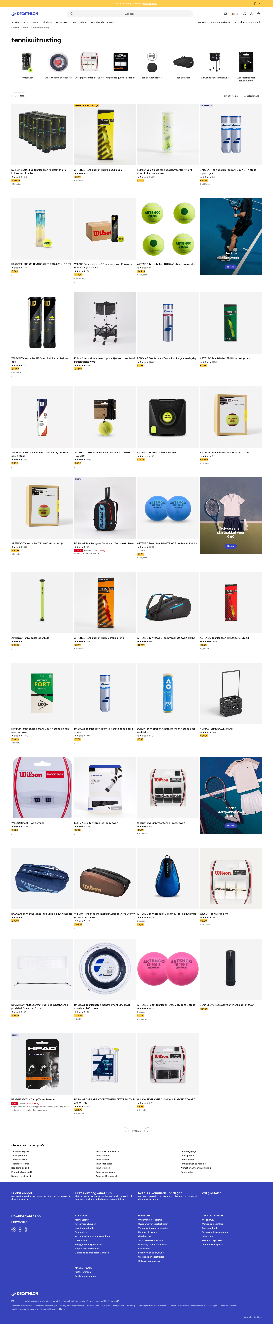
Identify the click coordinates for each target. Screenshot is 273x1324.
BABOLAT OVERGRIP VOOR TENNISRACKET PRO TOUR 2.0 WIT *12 (104, 1101)
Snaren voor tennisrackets (58, 77)
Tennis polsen (187, 1159)
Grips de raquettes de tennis (121, 77)
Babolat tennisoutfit (21, 1176)
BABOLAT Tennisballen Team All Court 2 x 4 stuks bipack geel (228, 171)
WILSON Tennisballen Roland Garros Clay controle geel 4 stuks (40, 454)
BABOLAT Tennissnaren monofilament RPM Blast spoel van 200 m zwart (102, 1006)
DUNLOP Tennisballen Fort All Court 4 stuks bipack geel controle (40, 730)
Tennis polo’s (187, 1172)
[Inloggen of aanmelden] (251, 13)
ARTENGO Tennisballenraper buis (30, 637)
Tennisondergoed (20, 1151)
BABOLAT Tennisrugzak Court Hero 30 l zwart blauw (104, 543)
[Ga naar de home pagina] (24, 14)
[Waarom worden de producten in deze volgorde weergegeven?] (225, 96)
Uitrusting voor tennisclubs (215, 77)
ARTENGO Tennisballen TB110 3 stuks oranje (99, 637)
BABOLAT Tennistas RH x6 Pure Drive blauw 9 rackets (41, 913)
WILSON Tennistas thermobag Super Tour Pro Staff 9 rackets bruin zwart (104, 915)
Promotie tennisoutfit (22, 1172)
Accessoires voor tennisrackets (246, 79)
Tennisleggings (188, 1151)
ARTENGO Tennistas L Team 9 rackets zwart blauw (166, 637)
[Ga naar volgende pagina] (147, 1130)
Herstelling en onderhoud (247, 22)
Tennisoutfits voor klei (107, 1176)
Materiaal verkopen (220, 22)
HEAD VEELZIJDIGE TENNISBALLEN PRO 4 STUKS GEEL (41, 264)
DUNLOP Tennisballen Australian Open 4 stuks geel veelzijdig (166, 730)
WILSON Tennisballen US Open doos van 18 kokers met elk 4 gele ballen (103, 266)
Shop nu (230, 267)
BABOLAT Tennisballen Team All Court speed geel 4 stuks (104, 730)
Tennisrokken (103, 1168)
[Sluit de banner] (259, 3)
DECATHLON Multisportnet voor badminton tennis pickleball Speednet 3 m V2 (40, 1006)
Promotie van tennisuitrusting (195, 1168)
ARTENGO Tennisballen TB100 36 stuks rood (225, 452)
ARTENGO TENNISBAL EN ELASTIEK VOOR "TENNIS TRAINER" (102, 454)
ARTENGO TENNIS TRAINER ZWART (156, 452)
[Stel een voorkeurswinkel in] (225, 13)
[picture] (42, 134)
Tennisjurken (187, 1155)
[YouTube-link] (20, 1229)
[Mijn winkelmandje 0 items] (258, 13)
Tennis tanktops (104, 1164)
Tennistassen (183, 77)
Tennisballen (26, 77)
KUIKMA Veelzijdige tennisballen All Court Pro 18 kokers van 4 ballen (39, 171)
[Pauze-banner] (255, 3)
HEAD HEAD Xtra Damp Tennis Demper (33, 1099)
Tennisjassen (102, 1159)
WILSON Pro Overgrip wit (214, 913)
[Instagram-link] (26, 1229)
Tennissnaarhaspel (105, 1172)
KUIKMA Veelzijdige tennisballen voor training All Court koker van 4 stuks (165, 171)
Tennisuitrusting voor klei (193, 1164)
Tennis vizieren (19, 1159)
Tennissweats (103, 1155)
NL (237, 13)
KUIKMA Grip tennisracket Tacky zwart (96, 823)
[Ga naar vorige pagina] (125, 1130)
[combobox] (253, 96)
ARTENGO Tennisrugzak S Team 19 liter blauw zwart (166, 913)
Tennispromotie (19, 1155)
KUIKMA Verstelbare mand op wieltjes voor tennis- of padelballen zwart (105, 360)
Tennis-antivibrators (152, 77)
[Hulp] (244, 13)
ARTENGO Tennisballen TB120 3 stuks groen (225, 358)
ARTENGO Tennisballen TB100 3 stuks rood (224, 637)
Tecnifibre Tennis (20, 1164)
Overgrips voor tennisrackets (90, 77)
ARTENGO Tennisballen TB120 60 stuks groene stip (166, 264)
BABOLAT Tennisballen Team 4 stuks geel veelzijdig (166, 358)
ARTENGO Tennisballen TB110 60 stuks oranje (37, 543)
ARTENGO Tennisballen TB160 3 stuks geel (98, 169)
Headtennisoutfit (20, 1168)
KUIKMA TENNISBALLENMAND (216, 728)
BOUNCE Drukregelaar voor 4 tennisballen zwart (227, 1004)
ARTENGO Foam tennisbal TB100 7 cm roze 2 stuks (166, 1004)
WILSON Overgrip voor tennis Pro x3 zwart (161, 823)
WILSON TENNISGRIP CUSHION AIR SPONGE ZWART (166, 1099)
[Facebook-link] (13, 1229)
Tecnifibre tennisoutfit (107, 1151)
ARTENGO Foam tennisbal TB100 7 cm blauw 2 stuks (167, 543)
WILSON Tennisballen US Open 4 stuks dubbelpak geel (40, 360)
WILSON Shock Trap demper (27, 823)
